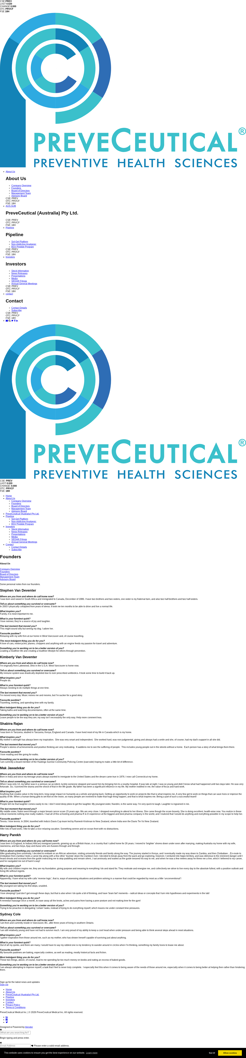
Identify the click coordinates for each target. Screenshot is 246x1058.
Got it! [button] (212, 1053)
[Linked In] (17, 320)
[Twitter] (12, 320)
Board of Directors (20, 190)
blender (29, 1027)
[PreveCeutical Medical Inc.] (123, 167)
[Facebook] (14, 320)
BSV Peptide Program (22, 247)
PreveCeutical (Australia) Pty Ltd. (22, 514)
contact (9, 294)
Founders (16, 188)
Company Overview (21, 185)
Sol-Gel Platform (19, 241)
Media (14, 278)
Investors (10, 257)
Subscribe (16, 310)
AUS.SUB (11, 206)
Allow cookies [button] (230, 1053)
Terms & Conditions (15, 1007)
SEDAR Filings (19, 281)
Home (9, 496)
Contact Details (19, 308)
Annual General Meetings (24, 283)
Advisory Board (19, 196)
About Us (10, 171)
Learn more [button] (92, 1053)
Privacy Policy (13, 1005)
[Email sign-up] (7, 320)
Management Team (21, 193)
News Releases (19, 273)
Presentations (18, 276)
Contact (10, 544)
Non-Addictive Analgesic (23, 244)
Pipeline (10, 227)
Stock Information (20, 271)
